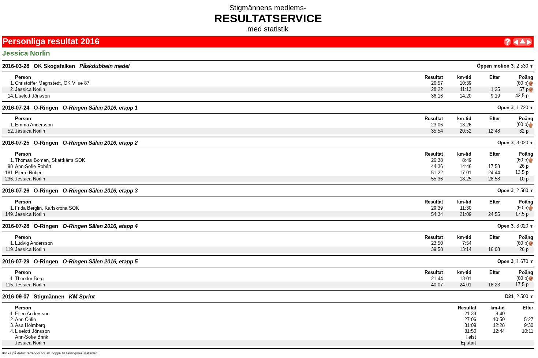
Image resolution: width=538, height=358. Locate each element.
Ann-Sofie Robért (33, 166)
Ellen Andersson (32, 313)
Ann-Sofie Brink (31, 337)
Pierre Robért (29, 172)
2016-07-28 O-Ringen (70, 226)
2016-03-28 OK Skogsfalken (66, 66)
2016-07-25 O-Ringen (70, 143)
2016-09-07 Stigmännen (48, 296)
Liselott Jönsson (32, 96)
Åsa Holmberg (30, 325)
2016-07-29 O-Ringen (70, 261)
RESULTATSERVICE (268, 18)
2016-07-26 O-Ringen (70, 190)
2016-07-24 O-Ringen (70, 107)
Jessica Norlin (30, 89)
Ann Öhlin (25, 319)
